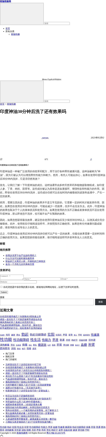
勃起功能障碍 (38, 334)
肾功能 (66, 345)
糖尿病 (42, 344)
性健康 (95, 334)
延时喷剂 (86, 335)
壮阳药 (59, 335)
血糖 (84, 344)
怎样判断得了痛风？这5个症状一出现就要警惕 (28, 385)
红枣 (49, 345)
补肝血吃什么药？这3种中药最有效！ (24, 401)
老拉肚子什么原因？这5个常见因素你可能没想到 (29, 376)
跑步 (19, 349)
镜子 (24, 349)
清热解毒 (4, 345)
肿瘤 (72, 345)
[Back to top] (1, 436)
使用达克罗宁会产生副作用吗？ (21, 255)
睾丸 (35, 345)
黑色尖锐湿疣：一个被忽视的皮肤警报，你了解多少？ (32, 410)
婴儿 (75, 335)
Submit (4, 292)
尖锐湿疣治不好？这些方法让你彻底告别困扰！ (29, 370)
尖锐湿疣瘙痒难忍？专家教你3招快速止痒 (20, 316)
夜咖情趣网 (22, 433)
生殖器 (18, 345)
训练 (13, 348)
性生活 (35, 339)
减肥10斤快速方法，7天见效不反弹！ (24, 388)
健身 (13, 335)
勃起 (25, 334)
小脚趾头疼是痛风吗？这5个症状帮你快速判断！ (29, 422)
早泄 (55, 339)
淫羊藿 (92, 340)
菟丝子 (77, 345)
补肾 (91, 344)
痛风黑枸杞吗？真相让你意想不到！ (17, 322)
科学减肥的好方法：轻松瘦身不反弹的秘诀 (21, 328)
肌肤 (53, 345)
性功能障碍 (21, 339)
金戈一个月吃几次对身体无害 (20, 264)
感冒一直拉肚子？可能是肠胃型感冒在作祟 (21, 319)
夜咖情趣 (15, 34)
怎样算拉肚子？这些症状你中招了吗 (23, 364)
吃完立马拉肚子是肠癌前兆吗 (20, 396)
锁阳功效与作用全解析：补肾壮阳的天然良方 (28, 407)
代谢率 (2, 335)
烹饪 (13, 345)
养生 (18, 335)
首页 (8, 28)
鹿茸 (34, 349)
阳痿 (29, 348)
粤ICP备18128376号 (55, 433)
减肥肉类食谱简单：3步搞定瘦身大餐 (24, 404)
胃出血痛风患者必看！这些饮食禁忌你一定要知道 (30, 413)
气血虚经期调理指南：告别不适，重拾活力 (21, 325)
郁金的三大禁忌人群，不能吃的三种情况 (25, 261)
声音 (65, 335)
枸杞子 (74, 340)
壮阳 (51, 334)
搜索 (2, 297)
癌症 (30, 345)
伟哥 (8, 335)
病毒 (24, 344)
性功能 (6, 339)
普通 (62, 340)
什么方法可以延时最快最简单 (20, 258)
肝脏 (59, 344)
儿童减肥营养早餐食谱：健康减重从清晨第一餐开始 (31, 419)
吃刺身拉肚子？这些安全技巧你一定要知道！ (28, 391)
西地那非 (5, 348)
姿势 (70, 335)
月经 (68, 340)
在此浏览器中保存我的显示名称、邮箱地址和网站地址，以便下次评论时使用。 (42, 287)
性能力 (46, 339)
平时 (80, 335)
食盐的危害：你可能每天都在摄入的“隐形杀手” (29, 399)
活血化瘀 (83, 340)
